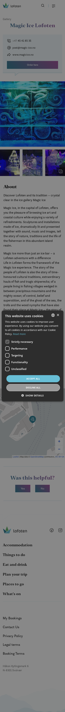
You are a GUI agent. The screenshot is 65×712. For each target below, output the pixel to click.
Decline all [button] (33, 387)
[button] (32, 395)
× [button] (58, 315)
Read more (19, 333)
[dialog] (32, 356)
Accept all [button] (33, 378)
